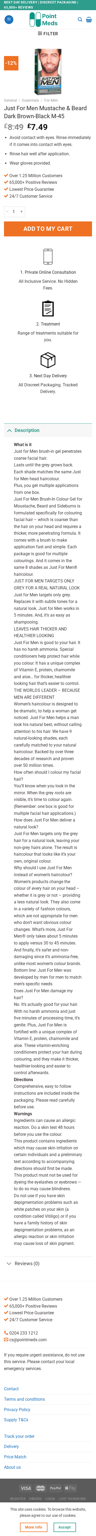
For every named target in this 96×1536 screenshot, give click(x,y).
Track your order (19, 1436)
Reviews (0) (27, 1263)
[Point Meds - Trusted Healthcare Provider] (48, 19)
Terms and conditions (24, 1399)
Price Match (15, 1456)
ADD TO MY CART (48, 228)
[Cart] (89, 19)
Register (18, 1499)
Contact (11, 1388)
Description (27, 430)
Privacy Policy (17, 1409)
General (10, 100)
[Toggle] (9, 430)
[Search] (80, 19)
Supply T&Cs (16, 1419)
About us (12, 1467)
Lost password (72, 1499)
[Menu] (9, 19)
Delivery (11, 1446)
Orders (35, 1499)
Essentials (30, 100)
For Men (51, 100)
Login (50, 1499)
